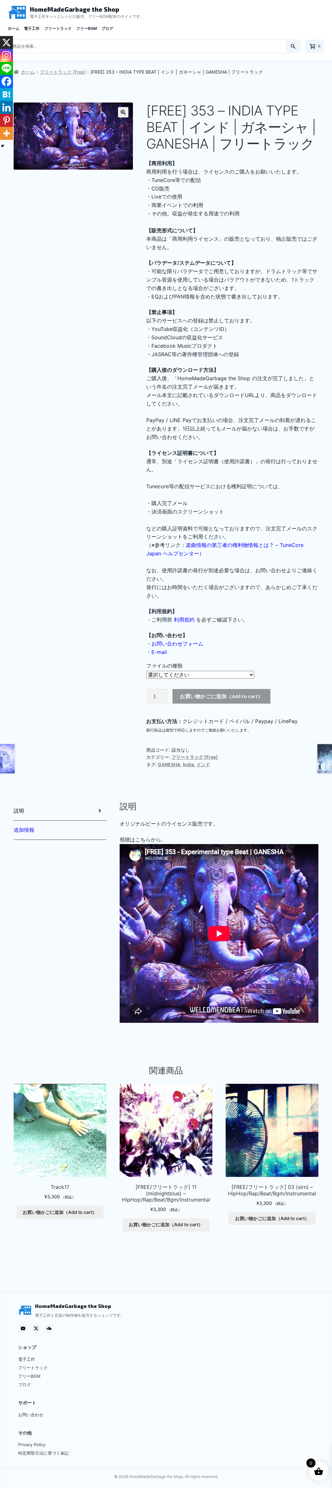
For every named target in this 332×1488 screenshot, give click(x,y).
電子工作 (32, 28)
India (188, 764)
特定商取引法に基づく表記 (43, 1453)
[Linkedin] (6, 107)
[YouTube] (23, 1328)
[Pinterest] (6, 120)
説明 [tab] (19, 810)
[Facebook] (6, 81)
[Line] (6, 68)
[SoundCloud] (49, 1328)
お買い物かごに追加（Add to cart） (221, 696)
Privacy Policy (31, 1444)
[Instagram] (6, 55)
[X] (6, 42)
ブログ (107, 28)
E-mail (159, 652)
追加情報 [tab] (24, 830)
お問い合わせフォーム (177, 643)
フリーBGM (86, 28)
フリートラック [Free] (63, 72)
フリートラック (58, 28)
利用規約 (184, 619)
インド (203, 764)
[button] (123, 112)
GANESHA (169, 764)
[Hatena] (6, 94)
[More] (6, 133)
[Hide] (2, 146)
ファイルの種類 (164, 665)
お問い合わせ (30, 1414)
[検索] (293, 46)
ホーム (13, 28)
